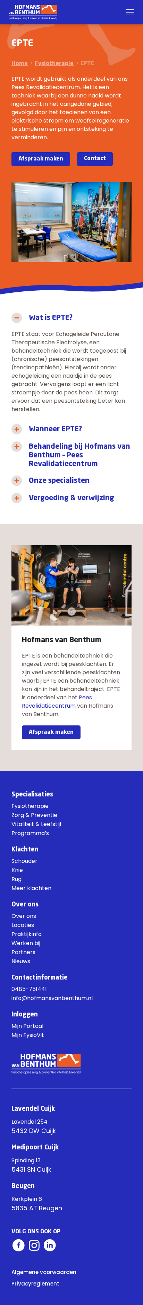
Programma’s (30, 833)
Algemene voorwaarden (43, 1272)
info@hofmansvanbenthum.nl (52, 998)
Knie (17, 870)
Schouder (24, 861)
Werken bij (25, 943)
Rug (16, 879)
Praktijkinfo (26, 934)
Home (19, 63)
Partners (23, 952)
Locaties (22, 925)
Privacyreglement (35, 1283)
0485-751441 (29, 989)
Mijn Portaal (27, 1026)
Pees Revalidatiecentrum (57, 701)
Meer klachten (31, 888)
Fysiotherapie (54, 63)
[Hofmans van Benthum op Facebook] (18, 1245)
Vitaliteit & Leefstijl (36, 824)
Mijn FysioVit (27, 1035)
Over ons (23, 916)
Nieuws (20, 961)
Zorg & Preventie (34, 815)
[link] (71, 365)
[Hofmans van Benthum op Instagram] (34, 1245)
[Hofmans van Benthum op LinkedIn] (50, 1245)
